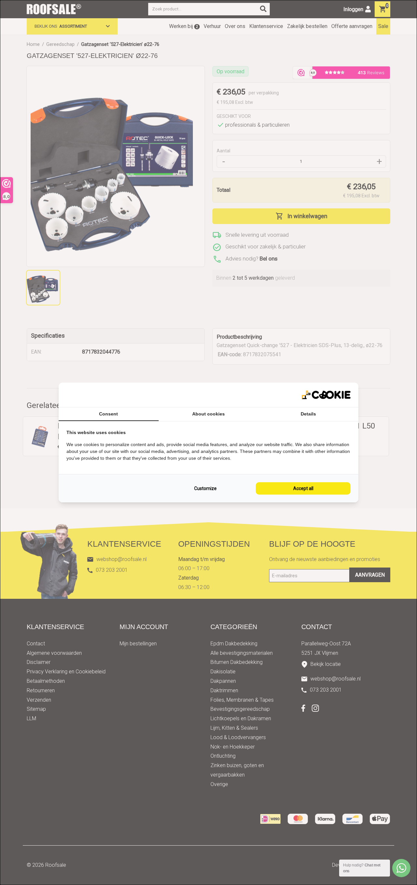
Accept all (303, 488)
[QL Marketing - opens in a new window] (326, 394)
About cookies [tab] (208, 413)
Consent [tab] (108, 413)
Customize (205, 488)
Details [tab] (308, 413)
